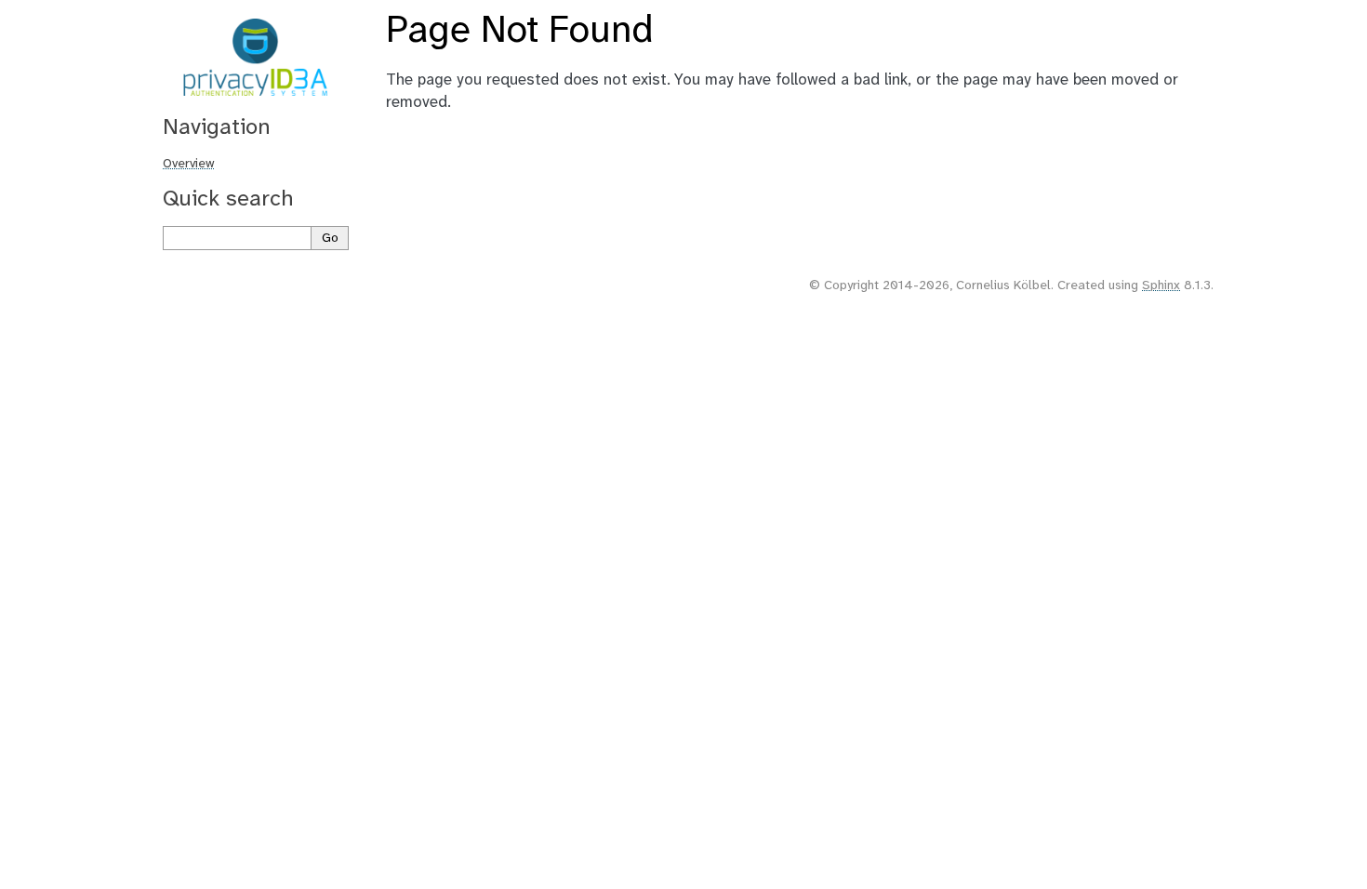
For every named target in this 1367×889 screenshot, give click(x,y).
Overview (189, 164)
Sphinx (1161, 286)
